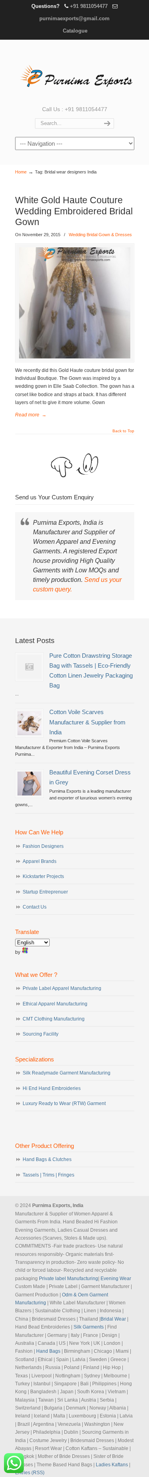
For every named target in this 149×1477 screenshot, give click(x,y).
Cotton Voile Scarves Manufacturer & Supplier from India (87, 722)
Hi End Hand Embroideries (52, 1088)
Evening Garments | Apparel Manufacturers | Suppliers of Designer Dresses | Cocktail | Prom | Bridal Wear (74, 72)
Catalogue (75, 31)
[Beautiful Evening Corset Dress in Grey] (29, 783)
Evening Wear (116, 1278)
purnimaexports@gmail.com (74, 18)
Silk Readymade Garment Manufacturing (66, 1073)
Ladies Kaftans (112, 1464)
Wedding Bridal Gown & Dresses (100, 234)
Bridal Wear (113, 1319)
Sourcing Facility (40, 1034)
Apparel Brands (39, 861)
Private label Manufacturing (68, 1278)
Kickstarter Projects (43, 876)
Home (21, 171)
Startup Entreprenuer (45, 892)
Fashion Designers (43, 846)
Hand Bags (48, 1351)
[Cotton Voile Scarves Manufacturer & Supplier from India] (29, 723)
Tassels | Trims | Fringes (48, 1175)
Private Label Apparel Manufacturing (62, 988)
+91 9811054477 (89, 6)
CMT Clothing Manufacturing (54, 1019)
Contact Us (34, 907)
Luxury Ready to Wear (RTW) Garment (64, 1103)
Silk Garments (89, 1327)
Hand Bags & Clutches (47, 1159)
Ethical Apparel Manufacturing (55, 1004)
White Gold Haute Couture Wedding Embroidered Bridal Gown (74, 211)
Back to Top (123, 431)
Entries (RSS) (30, 1472)
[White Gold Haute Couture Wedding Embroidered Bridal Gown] (74, 302)
